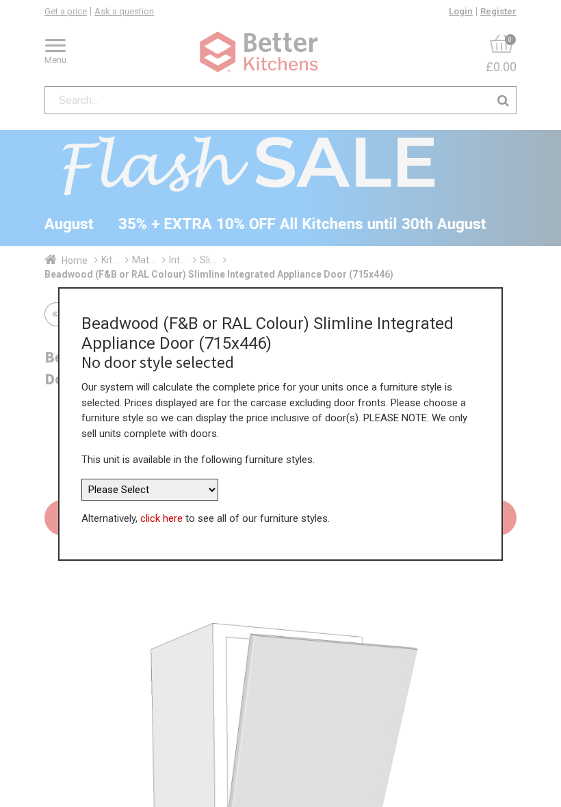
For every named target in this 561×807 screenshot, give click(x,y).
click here (161, 518)
